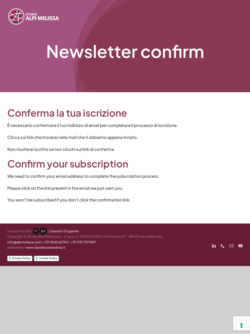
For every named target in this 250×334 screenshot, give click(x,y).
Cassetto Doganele (64, 231)
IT (36, 231)
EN (43, 231)
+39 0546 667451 (56, 242)
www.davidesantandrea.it (45, 247)
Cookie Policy (48, 258)
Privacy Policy (21, 258)
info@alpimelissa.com (24, 242)
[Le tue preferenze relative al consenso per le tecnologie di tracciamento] (241, 325)
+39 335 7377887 (83, 242)
